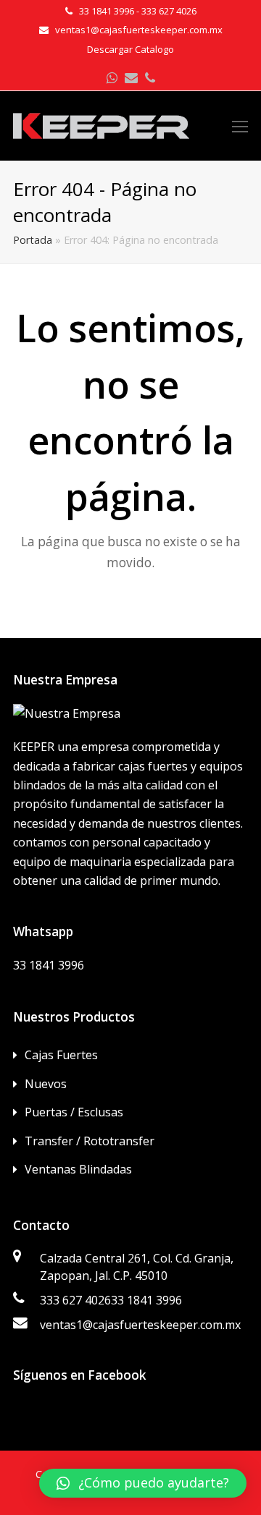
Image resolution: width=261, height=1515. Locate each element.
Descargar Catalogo (130, 49)
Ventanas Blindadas (78, 1169)
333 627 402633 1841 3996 (111, 1300)
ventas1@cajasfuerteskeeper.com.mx (140, 1325)
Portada (32, 240)
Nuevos (46, 1084)
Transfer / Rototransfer (89, 1141)
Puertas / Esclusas (74, 1112)
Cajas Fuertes (61, 1055)
